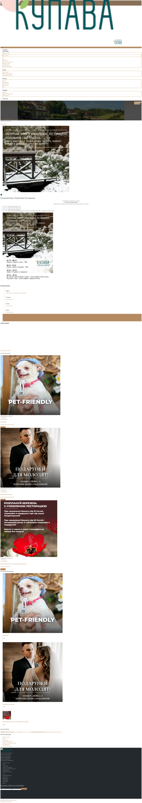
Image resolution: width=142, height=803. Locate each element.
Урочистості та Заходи (7, 66)
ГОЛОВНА (5, 49)
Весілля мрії (5, 777)
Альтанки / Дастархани (7, 62)
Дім (1, 119)
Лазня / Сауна (5, 60)
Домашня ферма (6, 65)
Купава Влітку (6, 82)
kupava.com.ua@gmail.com (5, 757)
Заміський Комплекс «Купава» (6, 801)
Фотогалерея (5, 85)
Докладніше (3, 427)
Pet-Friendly (3, 422)
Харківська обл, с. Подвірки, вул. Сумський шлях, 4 (16, 293)
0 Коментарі (3, 417)
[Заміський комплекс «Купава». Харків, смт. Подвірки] (61, 46)
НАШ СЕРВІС (6, 51)
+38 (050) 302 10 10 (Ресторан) (6, 753)
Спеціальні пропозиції (7, 94)
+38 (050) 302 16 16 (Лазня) (5, 756)
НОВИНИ (5, 90)
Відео (4, 86)
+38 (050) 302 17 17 (9, 305)
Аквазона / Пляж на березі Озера (9, 743)
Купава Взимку (6, 83)
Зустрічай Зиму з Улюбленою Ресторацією (22, 119)
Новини (4, 92)
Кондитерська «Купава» (8, 73)
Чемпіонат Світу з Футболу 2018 (54, 732)
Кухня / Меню (6, 55)
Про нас (4, 80)
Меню (4, 774)
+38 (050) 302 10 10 (9, 299)
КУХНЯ (4, 70)
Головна (2, 424)
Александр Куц (4, 124)
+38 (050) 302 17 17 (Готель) (5, 754)
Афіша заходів (6, 95)
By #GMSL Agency (8, 800)
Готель (4, 59)
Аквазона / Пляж (6, 63)
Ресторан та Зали (6, 53)
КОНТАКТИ (5, 99)
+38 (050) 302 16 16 (9, 312)
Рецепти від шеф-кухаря (27, 732)
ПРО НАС (5, 78)
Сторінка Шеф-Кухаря (7, 75)
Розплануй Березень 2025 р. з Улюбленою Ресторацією (13, 564)
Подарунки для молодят (6, 494)
